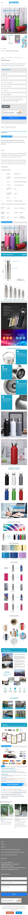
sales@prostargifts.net (9, 866)
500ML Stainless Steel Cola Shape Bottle (20, 820)
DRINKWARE (8, 50)
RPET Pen (8, 796)
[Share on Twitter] (7, 127)
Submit (14, 894)
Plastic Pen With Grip (13, 794)
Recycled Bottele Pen (17, 792)
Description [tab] (4, 132)
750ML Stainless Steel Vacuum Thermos (7, 820)
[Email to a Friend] (9, 127)
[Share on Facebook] (5, 127)
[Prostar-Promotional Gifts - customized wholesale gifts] (14, 2)
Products (3, 844)
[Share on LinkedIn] (14, 127)
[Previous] (3, 20)
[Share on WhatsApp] (2, 127)
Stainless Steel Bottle (15, 50)
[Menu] (2, 2)
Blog (2, 841)
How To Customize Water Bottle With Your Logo (12, 852)
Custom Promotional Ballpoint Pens (9, 854)
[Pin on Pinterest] (12, 127)
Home (2, 57)
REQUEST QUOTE (14, 118)
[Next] (25, 20)
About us (3, 846)
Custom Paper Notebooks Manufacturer (10, 849)
